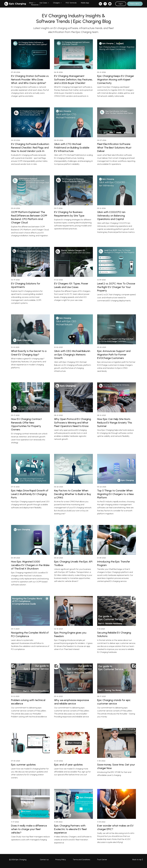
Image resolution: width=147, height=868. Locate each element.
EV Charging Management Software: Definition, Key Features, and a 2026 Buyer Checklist (73, 79)
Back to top (136, 860)
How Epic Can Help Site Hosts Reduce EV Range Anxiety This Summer (114, 422)
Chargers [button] (56, 3)
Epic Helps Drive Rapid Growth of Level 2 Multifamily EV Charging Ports (29, 494)
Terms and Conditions (81, 860)
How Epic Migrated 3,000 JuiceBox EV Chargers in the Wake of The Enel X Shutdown (30, 565)
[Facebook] (105, 3)
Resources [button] (35, 5)
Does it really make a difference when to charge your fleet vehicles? (29, 829)
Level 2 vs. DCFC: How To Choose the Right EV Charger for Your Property (116, 287)
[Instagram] (109, 3)
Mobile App (85, 3)
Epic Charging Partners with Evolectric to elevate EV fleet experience (70, 829)
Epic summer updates (23, 764)
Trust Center (102, 860)
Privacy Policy (60, 860)
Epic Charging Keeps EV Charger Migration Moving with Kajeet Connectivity (115, 79)
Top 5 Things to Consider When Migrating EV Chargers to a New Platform (115, 494)
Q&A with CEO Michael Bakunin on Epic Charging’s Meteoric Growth (72, 354)
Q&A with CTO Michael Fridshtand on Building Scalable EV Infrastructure (71, 147)
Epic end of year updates (68, 764)
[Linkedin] (100, 3)
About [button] (31, 3)
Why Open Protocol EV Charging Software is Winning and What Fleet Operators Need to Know (72, 422)
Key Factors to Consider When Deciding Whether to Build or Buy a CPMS (72, 494)
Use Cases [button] (43, 3)
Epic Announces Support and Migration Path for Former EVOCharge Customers (113, 354)
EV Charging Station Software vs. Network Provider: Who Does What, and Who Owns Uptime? (30, 79)
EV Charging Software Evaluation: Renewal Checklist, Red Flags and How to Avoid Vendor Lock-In (30, 147)
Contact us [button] (44, 860)
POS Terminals (71, 3)
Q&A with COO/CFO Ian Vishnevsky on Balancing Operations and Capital (111, 215)
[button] (135, 4)
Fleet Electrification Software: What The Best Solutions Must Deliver (114, 147)
